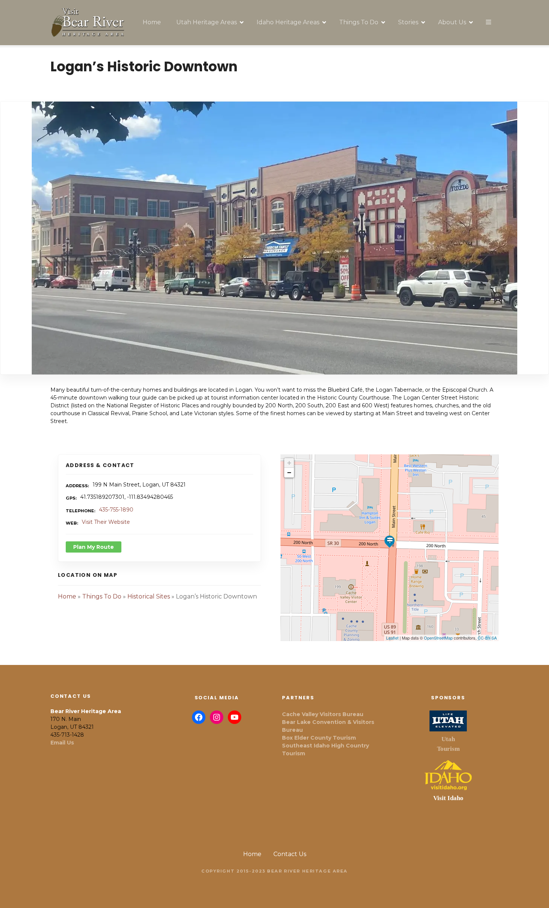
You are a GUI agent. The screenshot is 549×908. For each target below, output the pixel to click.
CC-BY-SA (487, 638)
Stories (408, 22)
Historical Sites (148, 596)
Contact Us (289, 854)
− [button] (289, 472)
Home (152, 22)
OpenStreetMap (438, 638)
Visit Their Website (106, 522)
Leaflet (392, 638)
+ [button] (289, 463)
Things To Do (358, 22)
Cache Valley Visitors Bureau (322, 714)
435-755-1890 (116, 509)
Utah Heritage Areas (206, 22)
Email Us (62, 742)
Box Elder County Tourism (319, 737)
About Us (452, 22)
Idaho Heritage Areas (288, 22)
